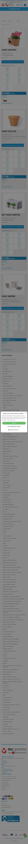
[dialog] (14, 422)
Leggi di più (12, 420)
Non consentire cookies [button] (14, 426)
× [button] (25, 413)
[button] (14, 430)
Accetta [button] (14, 423)
